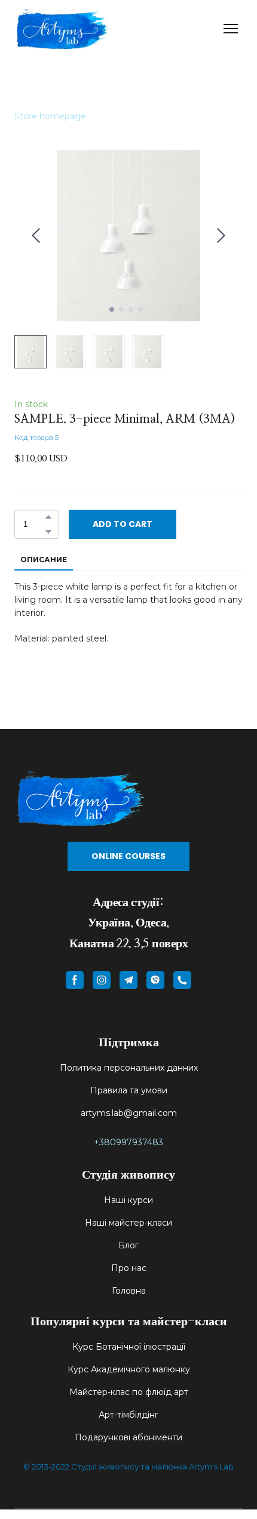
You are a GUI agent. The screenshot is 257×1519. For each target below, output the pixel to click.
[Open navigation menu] (231, 29)
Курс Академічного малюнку (129, 1369)
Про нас (128, 1268)
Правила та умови (128, 1090)
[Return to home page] (62, 28)
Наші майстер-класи (128, 1222)
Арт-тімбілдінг (128, 1414)
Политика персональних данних (129, 1067)
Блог (128, 1245)
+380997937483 (128, 1142)
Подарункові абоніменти (128, 1437)
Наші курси (128, 1200)
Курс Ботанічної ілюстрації (128, 1346)
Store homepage (50, 116)
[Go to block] (128, 797)
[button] (48, 517)
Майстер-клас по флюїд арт (128, 1392)
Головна (129, 1290)
